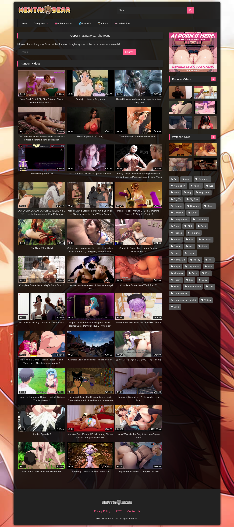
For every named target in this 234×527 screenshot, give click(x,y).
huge (177, 266)
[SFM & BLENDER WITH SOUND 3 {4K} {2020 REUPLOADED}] (180, 122)
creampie (201, 219)
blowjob (194, 206)
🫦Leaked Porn (122, 23)
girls (204, 246)
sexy (204, 280)
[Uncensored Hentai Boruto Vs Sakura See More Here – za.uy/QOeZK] (180, 107)
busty (210, 206)
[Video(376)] (205, 107)
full (191, 239)
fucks (177, 239)
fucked (178, 233)
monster (178, 273)
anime (197, 186)
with (176, 306)
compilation (181, 219)
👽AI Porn (103, 23)
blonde (178, 206)
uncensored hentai (185, 300)
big (189, 192)
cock (194, 212)
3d (175, 179)
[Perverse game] (205, 164)
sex (191, 280)
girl (191, 246)
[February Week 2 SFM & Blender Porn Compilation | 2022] (205, 149)
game (177, 246)
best (176, 192)
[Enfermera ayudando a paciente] (180, 92)
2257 (119, 511)
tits (211, 286)
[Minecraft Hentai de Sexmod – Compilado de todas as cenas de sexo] (180, 149)
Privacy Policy (102, 511)
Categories (39, 23)
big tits (194, 199)
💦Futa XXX (85, 23)
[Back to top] (224, 517)
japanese (193, 266)
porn (194, 273)
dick (190, 226)
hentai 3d (179, 259)
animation (179, 186)
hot (211, 259)
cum (176, 226)
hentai (191, 253)
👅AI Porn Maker (63, 23)
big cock (204, 192)
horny (196, 259)
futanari (206, 239)
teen (176, 286)
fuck (203, 226)
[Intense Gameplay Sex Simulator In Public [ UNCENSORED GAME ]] (180, 164)
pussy (177, 280)
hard (176, 253)
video (207, 300)
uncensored (181, 293)
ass (211, 186)
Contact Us (133, 511)
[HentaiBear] (44, 10)
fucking (195, 233)
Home (24, 23)
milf (210, 266)
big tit (177, 199)
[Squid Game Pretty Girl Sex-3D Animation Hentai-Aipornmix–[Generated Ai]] (205, 122)
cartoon (178, 212)
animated (204, 179)
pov (207, 273)
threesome (194, 286)
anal (187, 179)
